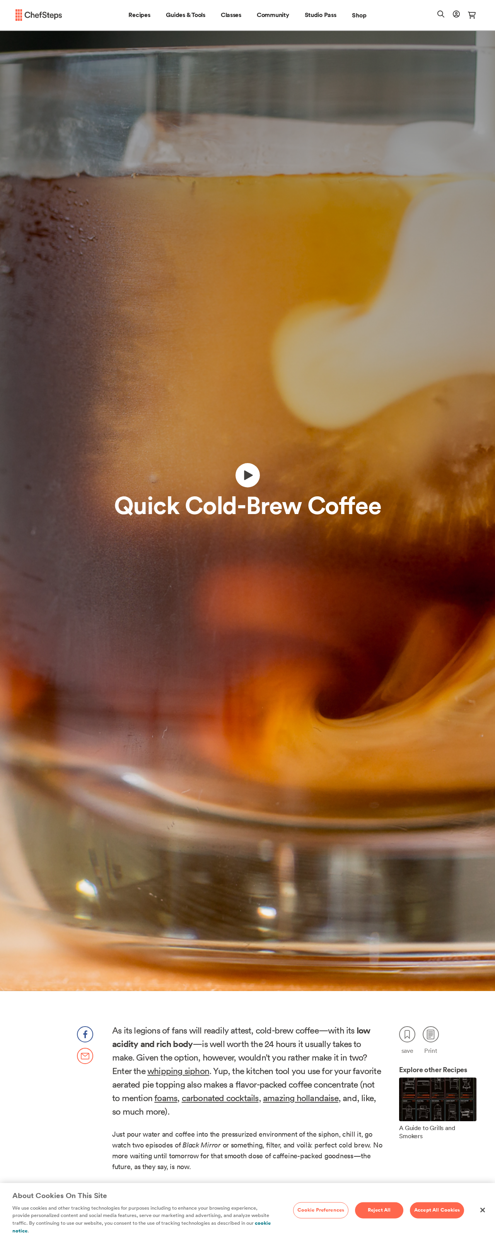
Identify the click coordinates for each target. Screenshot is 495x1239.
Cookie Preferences (320, 1210)
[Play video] (248, 475)
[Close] (482, 1210)
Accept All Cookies (437, 1210)
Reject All (379, 1210)
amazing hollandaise (300, 1097)
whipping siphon (178, 1070)
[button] (139, 15)
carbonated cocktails (220, 1097)
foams (165, 1097)
